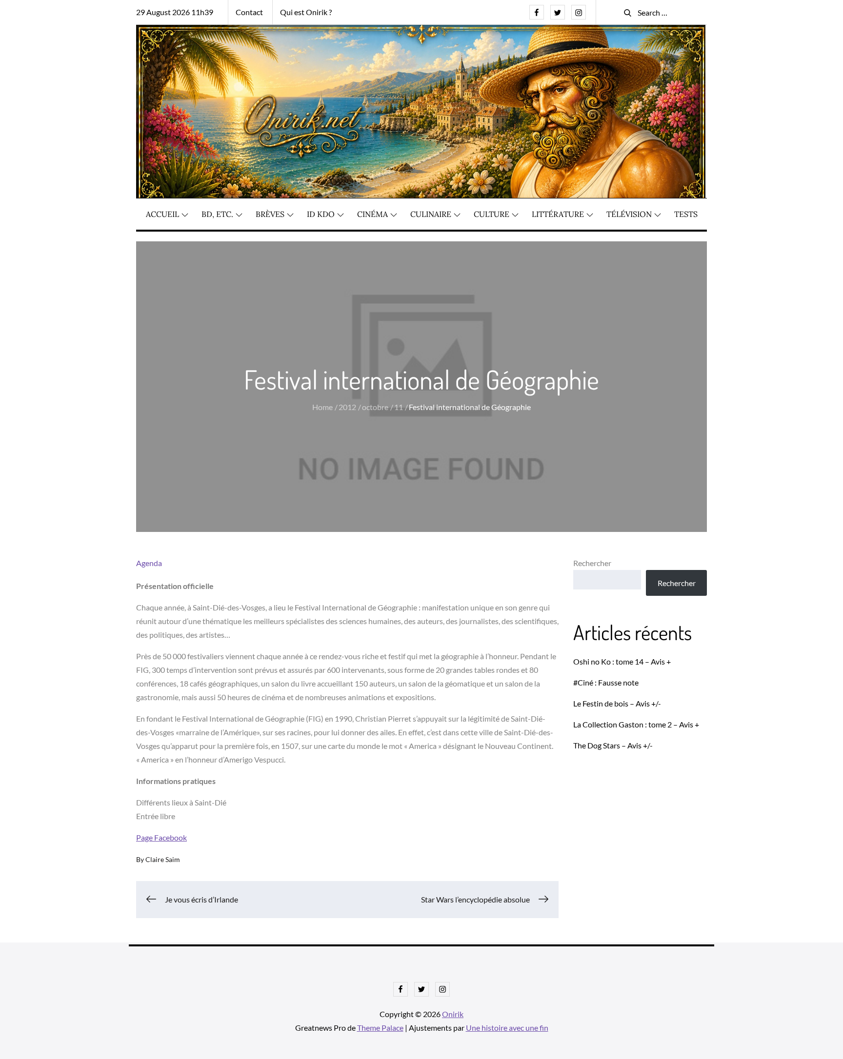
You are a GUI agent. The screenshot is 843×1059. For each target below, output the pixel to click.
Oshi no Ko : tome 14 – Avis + (622, 661)
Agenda (149, 563)
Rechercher (592, 563)
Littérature (558, 214)
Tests (686, 214)
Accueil (162, 214)
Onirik (452, 1014)
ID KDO (321, 214)
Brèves (270, 214)
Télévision (629, 214)
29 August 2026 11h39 (174, 12)
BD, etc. (217, 214)
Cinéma (372, 214)
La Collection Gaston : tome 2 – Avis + (636, 724)
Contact (249, 12)
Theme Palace (380, 1027)
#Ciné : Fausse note (606, 682)
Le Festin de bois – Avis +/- (617, 703)
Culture (491, 214)
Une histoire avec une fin (507, 1027)
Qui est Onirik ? (306, 12)
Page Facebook (161, 837)
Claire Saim (162, 859)
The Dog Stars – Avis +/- (613, 745)
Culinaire (430, 214)
